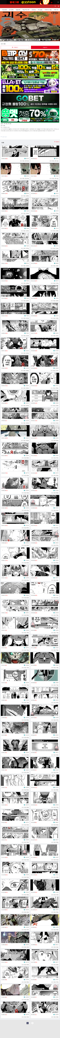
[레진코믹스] (2, 6)
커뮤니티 (56, 9)
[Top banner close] (58, 2)
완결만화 (18, 9)
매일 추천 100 (26, 9)
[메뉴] (58, 6)
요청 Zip (34, 9)
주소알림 (40, 9)
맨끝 (32, 1023)
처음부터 (45, 47)
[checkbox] (15, 47)
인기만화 (11, 9)
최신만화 (4, 9)
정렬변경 (57, 141)
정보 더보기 (4, 136)
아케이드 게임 (48, 9)
